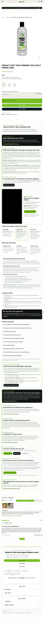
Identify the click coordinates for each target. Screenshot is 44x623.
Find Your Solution (22, 560)
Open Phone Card (8, 453)
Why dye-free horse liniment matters (11, 414)
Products (7, 17)
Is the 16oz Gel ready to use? (10, 331)
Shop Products (8, 589)
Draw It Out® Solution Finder (12, 313)
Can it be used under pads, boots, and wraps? (13, 341)
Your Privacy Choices (11, 612)
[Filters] (38, 501)
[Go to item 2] (10, 505)
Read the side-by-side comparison (10, 442)
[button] (4, 71)
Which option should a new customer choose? (13, 348)
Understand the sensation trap (9, 401)
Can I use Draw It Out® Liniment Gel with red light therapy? (16, 324)
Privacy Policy (5, 612)
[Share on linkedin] (41, 535)
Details (39, 7)
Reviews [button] (43, 312)
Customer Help (8, 601)
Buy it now (22, 109)
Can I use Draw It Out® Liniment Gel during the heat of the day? (17, 328)
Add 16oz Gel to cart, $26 (30, 211)
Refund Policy (28, 612)
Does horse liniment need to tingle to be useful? (14, 338)
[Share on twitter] (37, 535)
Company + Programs (9, 605)
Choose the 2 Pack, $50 (9, 185)
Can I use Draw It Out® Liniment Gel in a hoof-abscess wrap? (17, 352)
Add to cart (22, 105)
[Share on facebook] (35, 535)
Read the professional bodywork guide (11, 488)
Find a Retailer (22, 566)
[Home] (22, 1)
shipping (8, 77)
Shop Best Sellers (22, 563)
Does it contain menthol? (9, 345)
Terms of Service (17, 612)
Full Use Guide (25, 453)
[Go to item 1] (5, 505)
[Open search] (36, 501)
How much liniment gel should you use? (12, 335)
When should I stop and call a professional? (13, 355)
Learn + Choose (8, 592)
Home (3, 17)
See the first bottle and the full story (11, 144)
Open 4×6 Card (17, 453)
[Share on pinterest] (39, 535)
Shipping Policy (23, 612)
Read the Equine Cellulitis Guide (11, 385)
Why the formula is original (10, 472)
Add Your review (25, 500)
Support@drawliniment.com (13, 577)
